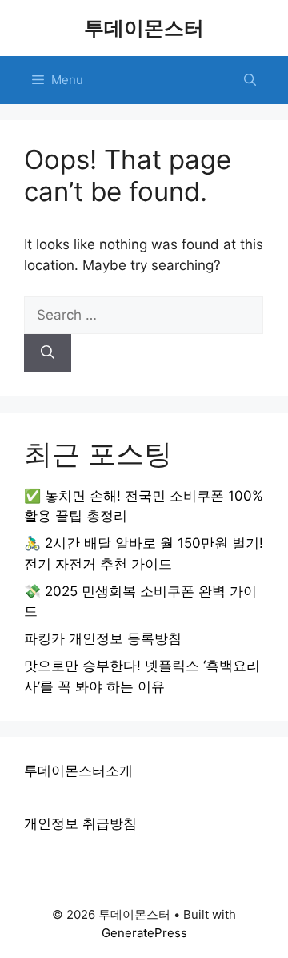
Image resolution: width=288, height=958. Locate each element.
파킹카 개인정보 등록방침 (103, 638)
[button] (250, 80)
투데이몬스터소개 (78, 771)
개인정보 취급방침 (80, 823)
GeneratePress (144, 932)
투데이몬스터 (144, 28)
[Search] (47, 353)
